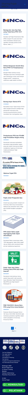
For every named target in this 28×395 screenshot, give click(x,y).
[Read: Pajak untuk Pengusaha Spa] (14, 188)
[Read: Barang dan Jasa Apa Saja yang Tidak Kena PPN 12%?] (14, 20)
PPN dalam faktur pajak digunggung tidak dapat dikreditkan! (11, 233)
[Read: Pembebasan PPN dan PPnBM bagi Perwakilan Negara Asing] (14, 126)
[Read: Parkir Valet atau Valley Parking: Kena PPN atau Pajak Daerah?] (14, 258)
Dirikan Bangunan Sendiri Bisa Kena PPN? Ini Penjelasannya (13, 67)
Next (14, 331)
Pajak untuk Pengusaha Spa (12, 198)
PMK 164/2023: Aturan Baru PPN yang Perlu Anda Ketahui (13, 306)
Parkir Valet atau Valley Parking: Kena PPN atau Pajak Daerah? (13, 269)
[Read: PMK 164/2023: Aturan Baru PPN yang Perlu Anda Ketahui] (14, 295)
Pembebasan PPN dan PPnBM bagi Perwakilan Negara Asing (13, 136)
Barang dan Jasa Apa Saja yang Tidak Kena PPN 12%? (12, 31)
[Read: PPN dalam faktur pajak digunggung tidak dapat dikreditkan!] (14, 222)
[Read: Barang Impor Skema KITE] (14, 92)
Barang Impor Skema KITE (12, 101)
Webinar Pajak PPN (9, 173)
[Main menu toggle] (24, 4)
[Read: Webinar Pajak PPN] (14, 163)
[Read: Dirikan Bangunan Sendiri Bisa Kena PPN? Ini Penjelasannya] (14, 56)
